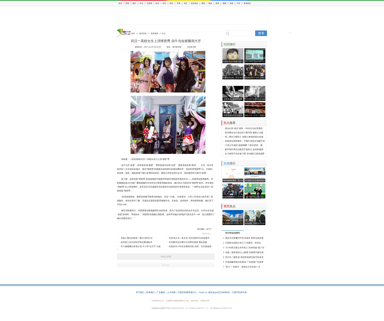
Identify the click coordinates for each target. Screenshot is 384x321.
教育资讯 (143, 33)
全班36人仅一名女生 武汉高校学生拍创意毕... (190, 238)
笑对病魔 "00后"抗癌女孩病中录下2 (255, 223)
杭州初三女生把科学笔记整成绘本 (136, 242)
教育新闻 (154, 33)
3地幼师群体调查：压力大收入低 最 (232, 180)
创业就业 (194, 3)
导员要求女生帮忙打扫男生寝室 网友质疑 (188, 242)
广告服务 (161, 292)
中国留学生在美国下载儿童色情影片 (233, 61)
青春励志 (247, 3)
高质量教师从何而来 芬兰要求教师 (233, 223)
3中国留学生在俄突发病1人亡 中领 (255, 180)
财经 (171, 3)
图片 (134, 3)
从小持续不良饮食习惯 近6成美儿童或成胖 (244, 153)
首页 (120, 3)
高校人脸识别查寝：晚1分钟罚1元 (137, 238)
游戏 (231, 3)
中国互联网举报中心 (187, 292)
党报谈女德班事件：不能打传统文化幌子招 (245, 141)
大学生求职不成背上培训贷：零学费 (255, 78)
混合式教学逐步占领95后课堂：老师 (255, 61)
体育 (185, 3)
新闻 (127, 3)
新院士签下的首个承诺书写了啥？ (255, 115)
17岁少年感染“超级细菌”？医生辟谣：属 (243, 145)
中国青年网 (191, 47)
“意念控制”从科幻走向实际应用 (254, 99)
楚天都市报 (176, 47)
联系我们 (150, 292)
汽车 (238, 3)
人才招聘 (171, 292)
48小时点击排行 (232, 233)
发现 (217, 3)
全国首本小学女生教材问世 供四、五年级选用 (190, 246)
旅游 (210, 3)
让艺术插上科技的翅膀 (233, 99)
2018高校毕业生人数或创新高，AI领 (233, 197)
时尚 (164, 3)
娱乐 (157, 3)
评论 (141, 3)
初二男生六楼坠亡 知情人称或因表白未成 (244, 137)
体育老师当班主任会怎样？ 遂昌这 (233, 115)
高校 (203, 3)
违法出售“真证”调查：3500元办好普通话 (244, 128)
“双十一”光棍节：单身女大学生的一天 (242, 267)
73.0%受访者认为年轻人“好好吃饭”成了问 (244, 247)
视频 (224, 3)
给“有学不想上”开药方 (255, 197)
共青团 (149, 3)
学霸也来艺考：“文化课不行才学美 (233, 78)
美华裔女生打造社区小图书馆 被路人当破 (244, 132)
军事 (178, 3)
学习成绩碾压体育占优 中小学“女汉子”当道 (141, 246)
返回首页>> (207, 234)
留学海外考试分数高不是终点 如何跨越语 (244, 149)
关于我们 (140, 292)
